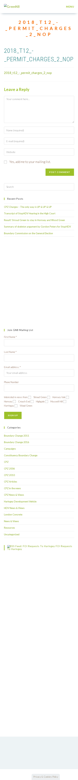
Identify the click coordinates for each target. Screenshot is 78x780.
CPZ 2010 (9, 475)
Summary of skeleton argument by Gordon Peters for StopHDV (37, 226)
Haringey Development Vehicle (20, 501)
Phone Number (11, 382)
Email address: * (12, 367)
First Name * (10, 336)
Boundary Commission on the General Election (28, 233)
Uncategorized (11, 534)
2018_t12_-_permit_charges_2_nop (28, 73)
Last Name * (10, 351)
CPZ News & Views (14, 494)
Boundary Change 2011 (16, 435)
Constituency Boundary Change (20, 455)
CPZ (6, 461)
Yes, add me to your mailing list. (30, 162)
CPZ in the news (12, 488)
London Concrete (13, 514)
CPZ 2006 (9, 468)
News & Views (11, 521)
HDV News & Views (14, 508)
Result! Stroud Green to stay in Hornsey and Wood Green (34, 220)
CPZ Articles (10, 481)
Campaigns (10, 448)
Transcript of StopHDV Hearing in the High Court (29, 213)
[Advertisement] (39, 283)
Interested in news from (16, 397)
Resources (9, 527)
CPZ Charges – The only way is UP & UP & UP (28, 206)
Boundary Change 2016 (16, 442)
